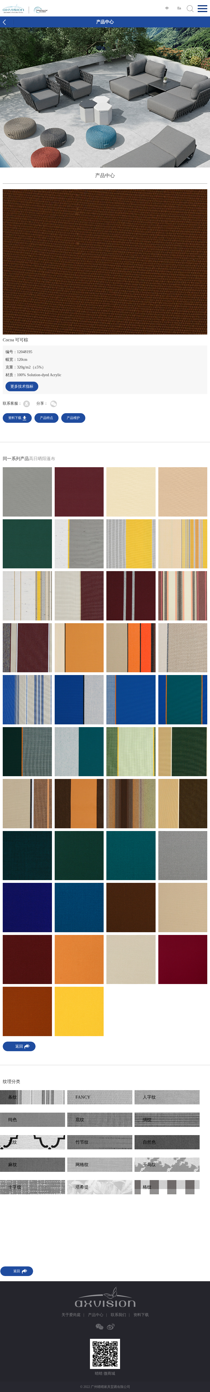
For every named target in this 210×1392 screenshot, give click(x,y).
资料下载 (14, 418)
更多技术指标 (21, 386)
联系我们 (118, 1315)
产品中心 (95, 1315)
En (179, 8)
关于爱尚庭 (71, 1315)
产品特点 (46, 418)
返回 (19, 1046)
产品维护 (73, 418)
